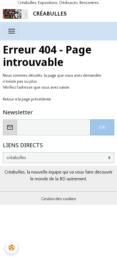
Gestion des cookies (58, 199)
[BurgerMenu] (12, 31)
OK (102, 127)
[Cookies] (11, 247)
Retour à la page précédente (27, 99)
